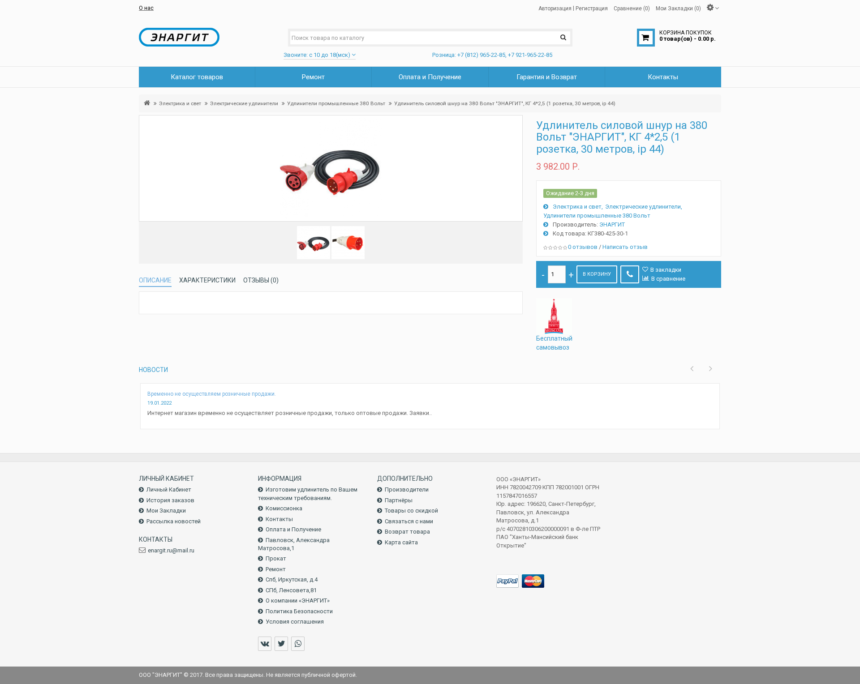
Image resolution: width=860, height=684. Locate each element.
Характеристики (207, 280)
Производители (407, 489)
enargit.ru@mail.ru (171, 550)
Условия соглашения (295, 621)
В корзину (597, 274)
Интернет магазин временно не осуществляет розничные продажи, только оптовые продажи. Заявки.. (289, 413)
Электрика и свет (180, 103)
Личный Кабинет (168, 489)
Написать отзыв (625, 247)
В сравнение (668, 278)
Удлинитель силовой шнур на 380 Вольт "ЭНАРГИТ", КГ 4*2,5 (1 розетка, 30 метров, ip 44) (504, 103)
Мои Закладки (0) (678, 8)
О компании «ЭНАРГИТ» (298, 600)
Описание (155, 280)
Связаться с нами (409, 521)
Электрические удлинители (244, 103)
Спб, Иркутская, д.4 (292, 579)
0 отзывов (583, 247)
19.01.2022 (159, 403)
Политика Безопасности (299, 611)
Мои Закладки (166, 510)
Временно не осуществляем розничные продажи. (211, 394)
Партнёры (399, 500)
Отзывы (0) (261, 280)
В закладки (665, 269)
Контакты (279, 519)
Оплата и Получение (293, 529)
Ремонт (276, 569)
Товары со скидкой (411, 510)
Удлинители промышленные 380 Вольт (336, 103)
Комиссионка (284, 508)
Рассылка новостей (173, 521)
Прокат (276, 558)
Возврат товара (407, 531)
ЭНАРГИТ (612, 224)
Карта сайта (401, 542)
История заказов (170, 500)
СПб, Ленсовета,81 (291, 590)
